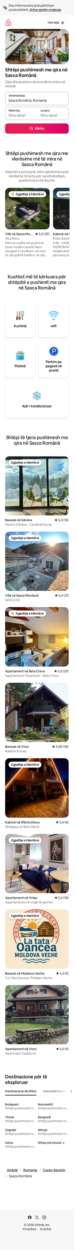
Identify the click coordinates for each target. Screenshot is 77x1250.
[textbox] (21, 115)
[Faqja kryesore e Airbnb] (8, 22)
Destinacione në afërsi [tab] (20, 1091)
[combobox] (37, 100)
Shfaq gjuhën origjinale (45, 10)
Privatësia (29, 1229)
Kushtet (45, 1229)
